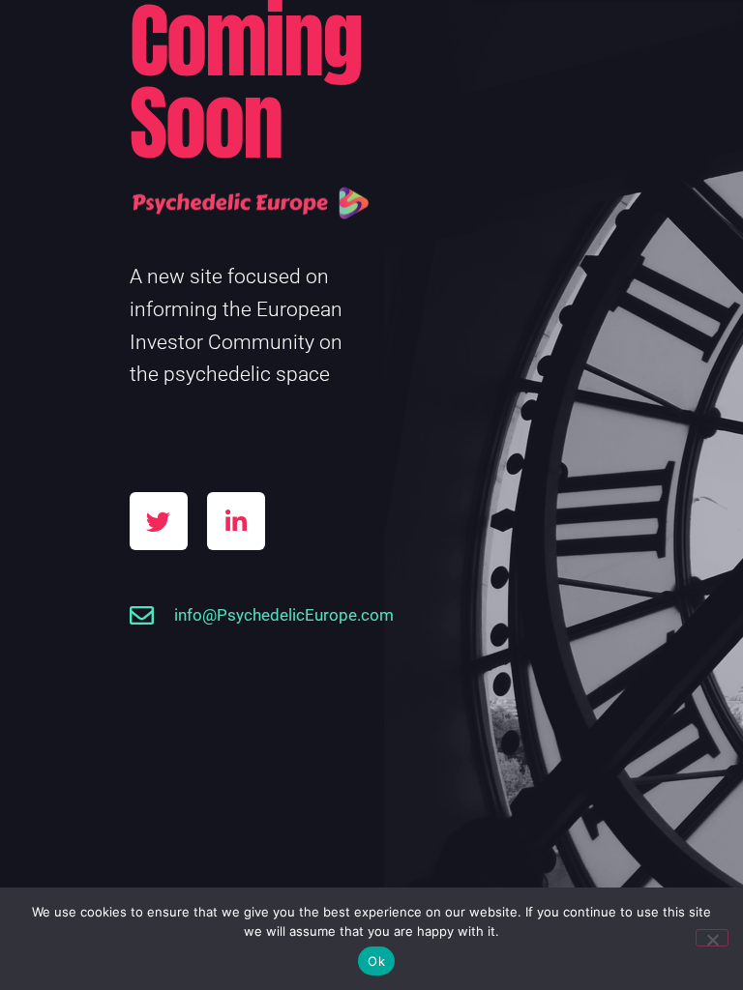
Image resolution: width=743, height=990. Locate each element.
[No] (712, 937)
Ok (376, 961)
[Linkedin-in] (236, 521)
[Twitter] (159, 521)
